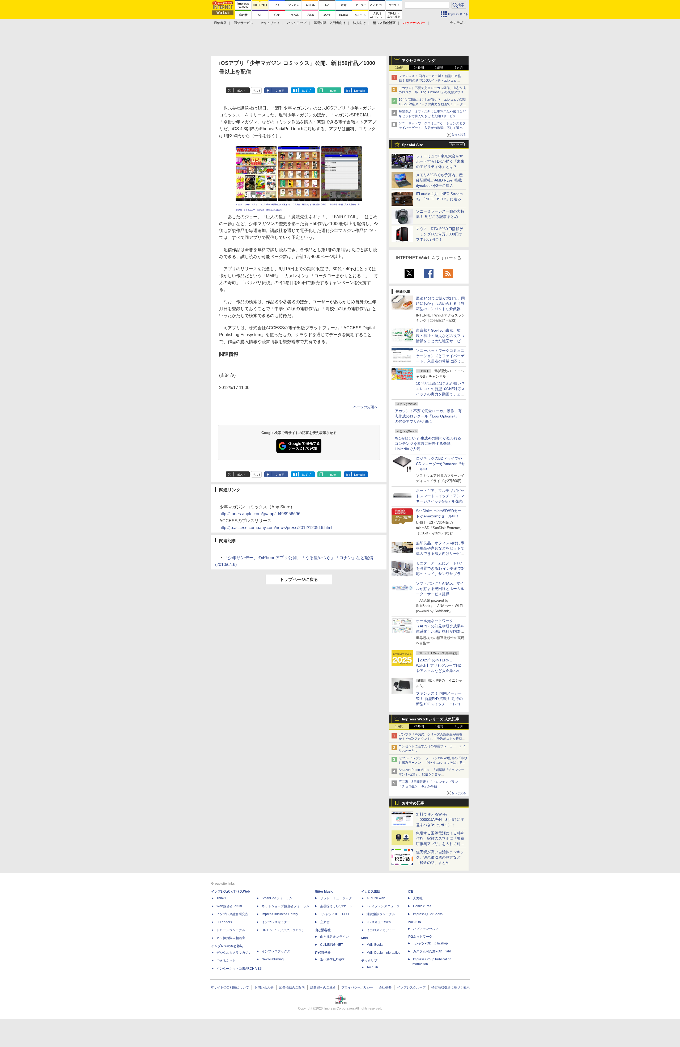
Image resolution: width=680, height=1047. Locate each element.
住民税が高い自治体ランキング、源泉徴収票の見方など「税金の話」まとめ (440, 857)
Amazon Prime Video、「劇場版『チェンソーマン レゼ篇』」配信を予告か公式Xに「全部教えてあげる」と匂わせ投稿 (431, 774)
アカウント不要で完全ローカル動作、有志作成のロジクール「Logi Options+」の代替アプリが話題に (428, 416)
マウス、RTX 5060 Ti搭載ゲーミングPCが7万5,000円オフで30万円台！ (439, 234)
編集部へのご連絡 (323, 987)
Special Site (412, 145)
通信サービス (243, 23)
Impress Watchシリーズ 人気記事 (430, 719)
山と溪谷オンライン (334, 937)
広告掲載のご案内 (292, 987)
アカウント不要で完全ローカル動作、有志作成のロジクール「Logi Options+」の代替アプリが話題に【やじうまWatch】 (433, 92)
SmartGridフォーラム (277, 898)
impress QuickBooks (428, 914)
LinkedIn (359, 90)
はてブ (306, 90)
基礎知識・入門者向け (330, 23)
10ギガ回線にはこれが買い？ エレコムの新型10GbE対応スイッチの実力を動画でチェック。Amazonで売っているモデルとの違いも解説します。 (442, 394)
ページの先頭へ (365, 407)
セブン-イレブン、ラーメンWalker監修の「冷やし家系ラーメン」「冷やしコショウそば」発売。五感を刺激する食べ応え (433, 762)
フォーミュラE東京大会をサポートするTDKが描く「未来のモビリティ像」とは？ (440, 161)
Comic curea (422, 906)
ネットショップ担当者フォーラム (285, 906)
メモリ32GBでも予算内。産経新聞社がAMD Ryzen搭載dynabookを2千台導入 (439, 180)
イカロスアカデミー (381, 930)
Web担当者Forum (229, 906)
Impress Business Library (280, 914)
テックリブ (369, 960)
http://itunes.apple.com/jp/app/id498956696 (259, 514)
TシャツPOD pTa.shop (430, 943)
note (333, 90)
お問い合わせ (264, 987)
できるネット (226, 960)
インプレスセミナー (276, 922)
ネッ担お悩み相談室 (230, 938)
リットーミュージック (336, 898)
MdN (364, 938)
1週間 (439, 68)
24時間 (419, 68)
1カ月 (459, 68)
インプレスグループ (411, 987)
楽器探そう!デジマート (336, 906)
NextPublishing (273, 959)
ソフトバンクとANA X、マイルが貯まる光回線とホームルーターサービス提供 (440, 588)
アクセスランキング (418, 60)
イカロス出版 (370, 891)
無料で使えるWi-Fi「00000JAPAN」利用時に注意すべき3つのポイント (440, 819)
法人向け (359, 23)
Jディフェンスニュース (383, 906)
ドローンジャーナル (230, 930)
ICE (410, 891)
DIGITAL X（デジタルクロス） (283, 930)
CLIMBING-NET (331, 945)
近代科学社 (323, 953)
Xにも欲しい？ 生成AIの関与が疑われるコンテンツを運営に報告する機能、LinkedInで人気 (428, 443)
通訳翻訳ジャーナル (381, 914)
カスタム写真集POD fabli (432, 951)
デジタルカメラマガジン (234, 953)
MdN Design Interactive (383, 953)
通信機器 (220, 23)
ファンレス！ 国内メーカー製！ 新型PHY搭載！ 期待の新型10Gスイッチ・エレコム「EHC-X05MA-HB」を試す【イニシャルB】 (431, 80)
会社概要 (385, 987)
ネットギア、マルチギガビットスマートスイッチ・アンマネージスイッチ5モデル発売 (440, 495)
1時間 (399, 68)
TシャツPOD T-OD (334, 914)
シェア (279, 90)
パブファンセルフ (426, 929)
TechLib (372, 967)
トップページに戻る (299, 579)
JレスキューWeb (379, 922)
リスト (256, 90)
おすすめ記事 (413, 803)
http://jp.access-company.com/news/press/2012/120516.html (275, 527)
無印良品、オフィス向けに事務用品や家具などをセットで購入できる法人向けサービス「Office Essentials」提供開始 (432, 116)
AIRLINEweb (376, 898)
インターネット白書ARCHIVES (239, 968)
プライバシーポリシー (357, 987)
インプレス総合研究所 (232, 914)
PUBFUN (414, 922)
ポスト (241, 90)
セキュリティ (270, 23)
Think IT (222, 898)
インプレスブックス (276, 951)
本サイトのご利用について (230, 987)
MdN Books (375, 945)
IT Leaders (224, 922)
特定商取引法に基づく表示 (450, 987)
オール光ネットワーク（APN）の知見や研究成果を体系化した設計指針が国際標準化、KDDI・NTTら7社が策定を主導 (440, 631)
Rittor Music (324, 891)
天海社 (418, 898)
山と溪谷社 (323, 930)
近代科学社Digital (332, 959)
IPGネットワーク (420, 937)
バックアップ (296, 23)
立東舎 (325, 922)
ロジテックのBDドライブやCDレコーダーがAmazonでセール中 (440, 463)
